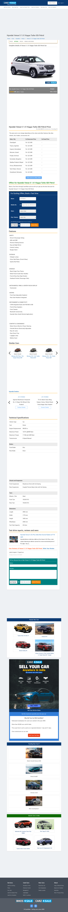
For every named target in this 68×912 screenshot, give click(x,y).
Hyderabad (25, 893)
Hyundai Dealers (14, 391)
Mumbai (25, 885)
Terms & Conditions (28, 221)
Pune (29, 885)
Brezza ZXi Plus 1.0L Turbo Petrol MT (18, 357)
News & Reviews (29, 41)
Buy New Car (44, 7)
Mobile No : (14, 205)
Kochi (29, 888)
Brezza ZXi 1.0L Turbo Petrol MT (33, 357)
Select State (52, 3)
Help (55, 885)
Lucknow (28, 895)
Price (11, 41)
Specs (21, 41)
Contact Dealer (21, 407)
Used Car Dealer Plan (25, 7)
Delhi (24, 895)
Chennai (25, 888)
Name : (13, 199)
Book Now (35, 225)
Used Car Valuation (11, 895)
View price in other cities (34, 178)
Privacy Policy (60, 893)
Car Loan (9, 890)
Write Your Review (48, 548)
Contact (61, 888)
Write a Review (53, 91)
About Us (56, 888)
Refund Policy (60, 885)
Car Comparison (42, 888)
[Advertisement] (34, 21)
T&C (55, 893)
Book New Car (42, 885)
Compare (52, 89)
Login (61, 3)
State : (12, 211)
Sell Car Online (7, 7)
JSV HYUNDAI (21, 397)
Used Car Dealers (35, 7)
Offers (16, 41)
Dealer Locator (42, 890)
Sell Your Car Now (34, 735)
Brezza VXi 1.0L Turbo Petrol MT (49, 357)
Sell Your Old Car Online (34, 710)
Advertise (56, 890)
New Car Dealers (52, 7)
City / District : (15, 217)
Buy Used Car (15, 7)
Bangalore (25, 890)
